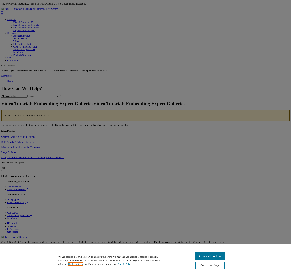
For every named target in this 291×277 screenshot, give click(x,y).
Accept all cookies (210, 256)
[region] (145, 260)
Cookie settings (75, 264)
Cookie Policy (125, 264)
